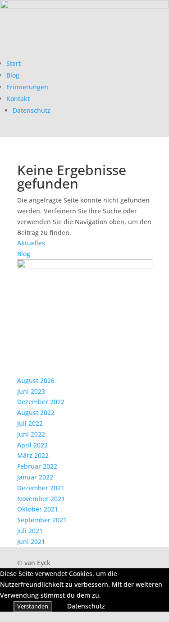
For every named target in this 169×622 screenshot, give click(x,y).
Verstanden (32, 606)
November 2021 (41, 498)
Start (13, 63)
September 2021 (42, 520)
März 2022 (33, 455)
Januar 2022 (35, 477)
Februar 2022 (37, 466)
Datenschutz (31, 110)
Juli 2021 (30, 530)
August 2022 (36, 412)
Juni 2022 (31, 434)
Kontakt (18, 98)
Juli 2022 (30, 423)
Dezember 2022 (40, 401)
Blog (12, 75)
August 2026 (36, 380)
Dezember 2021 (40, 488)
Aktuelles (31, 243)
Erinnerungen (27, 87)
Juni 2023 (31, 391)
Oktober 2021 (37, 509)
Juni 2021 (31, 541)
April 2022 (32, 445)
